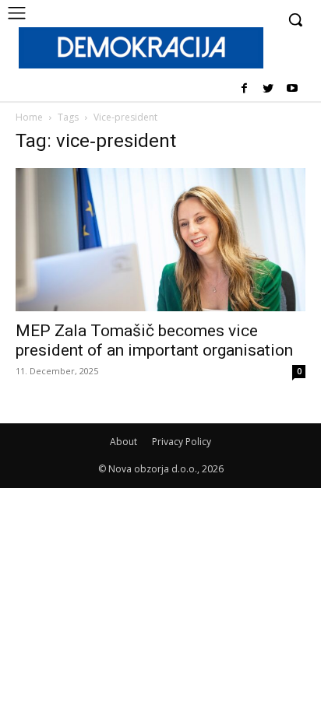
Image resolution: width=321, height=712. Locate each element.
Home (29, 117)
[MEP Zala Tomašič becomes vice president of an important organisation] (160, 239)
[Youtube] (292, 89)
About (123, 441)
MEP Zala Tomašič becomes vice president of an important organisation (154, 340)
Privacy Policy (181, 441)
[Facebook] (244, 89)
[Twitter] (268, 89)
